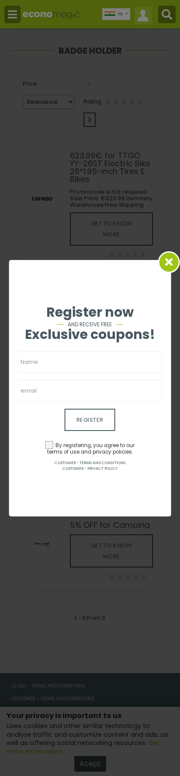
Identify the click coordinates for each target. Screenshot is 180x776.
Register (90, 420)
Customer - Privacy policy (90, 468)
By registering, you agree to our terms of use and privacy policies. (91, 448)
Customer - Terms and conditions (90, 462)
